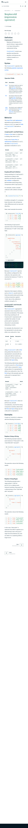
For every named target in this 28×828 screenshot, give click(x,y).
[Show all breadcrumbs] (12, 10)
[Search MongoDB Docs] (21, 6)
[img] (6, 33)
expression (13, 88)
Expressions (17, 10)
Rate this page (8, 30)
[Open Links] (25, 2)
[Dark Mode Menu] (25, 6)
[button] (10, 260)
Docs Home (7, 10)
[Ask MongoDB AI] (23, 6)
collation (9, 180)
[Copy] (22, 74)
